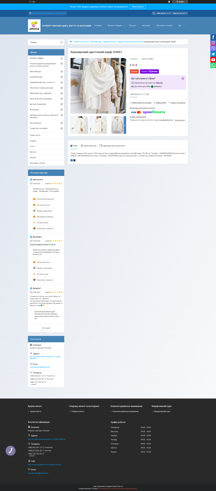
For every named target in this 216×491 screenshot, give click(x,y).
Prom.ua (120, 486)
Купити (134, 71)
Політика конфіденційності (127, 489)
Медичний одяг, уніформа (40, 93)
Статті (32, 146)
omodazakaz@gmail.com (40, 367)
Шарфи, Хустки (109, 42)
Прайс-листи (35, 135)
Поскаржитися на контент (108, 489)
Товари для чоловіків (38, 128)
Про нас (132, 25)
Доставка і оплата (164, 25)
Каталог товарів (115, 25)
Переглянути (138, 6)
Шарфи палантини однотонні (130, 42)
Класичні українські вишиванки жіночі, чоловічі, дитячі (43, 65)
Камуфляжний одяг (162, 411)
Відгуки (33, 157)
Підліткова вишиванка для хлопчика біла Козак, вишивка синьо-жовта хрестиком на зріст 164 (46, 315)
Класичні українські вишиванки (125, 411)
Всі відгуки (46, 328)
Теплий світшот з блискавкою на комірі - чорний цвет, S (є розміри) (46, 190)
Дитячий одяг (36, 123)
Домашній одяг (36, 77)
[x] (74, 161)
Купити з (145, 71)
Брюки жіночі (35, 411)
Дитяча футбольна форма (41, 99)
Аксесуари (34, 110)
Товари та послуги (80, 42)
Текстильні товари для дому (41, 88)
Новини (33, 141)
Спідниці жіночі (78, 411)
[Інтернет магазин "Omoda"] (34, 25)
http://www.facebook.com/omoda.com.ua (44, 465)
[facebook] (71, 161)
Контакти (146, 25)
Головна (98, 25)
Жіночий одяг (96, 42)
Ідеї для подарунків (38, 104)
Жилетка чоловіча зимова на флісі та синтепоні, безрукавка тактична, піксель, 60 (46, 252)
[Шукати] (61, 42)
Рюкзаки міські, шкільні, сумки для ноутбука (44, 116)
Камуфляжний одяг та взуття (42, 82)
